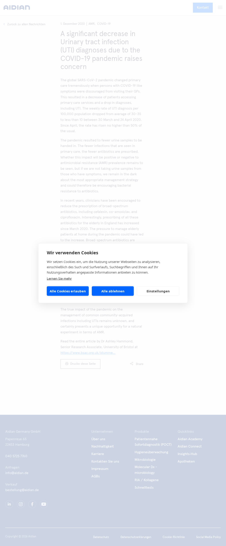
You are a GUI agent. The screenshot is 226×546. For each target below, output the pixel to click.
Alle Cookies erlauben (68, 291)
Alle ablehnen (112, 291)
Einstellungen (158, 291)
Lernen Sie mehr (59, 278)
